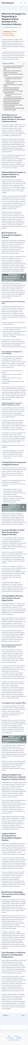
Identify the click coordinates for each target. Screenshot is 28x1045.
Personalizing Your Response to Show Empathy (14, 79)
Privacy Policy (9, 1038)
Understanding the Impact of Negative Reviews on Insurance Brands (12, 71)
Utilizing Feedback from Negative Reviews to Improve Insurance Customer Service (13, 99)
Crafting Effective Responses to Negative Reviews (13, 85)
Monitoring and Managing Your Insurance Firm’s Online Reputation (13, 105)
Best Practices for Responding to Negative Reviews (13, 74)
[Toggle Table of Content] (23, 64)
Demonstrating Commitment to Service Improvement (14, 94)
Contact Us (17, 1036)
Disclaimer (19, 1038)
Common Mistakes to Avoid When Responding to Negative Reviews (11, 88)
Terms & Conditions (14, 1040)
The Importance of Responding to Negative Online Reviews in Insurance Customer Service (13, 67)
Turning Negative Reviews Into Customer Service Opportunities (13, 91)
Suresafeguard (7, 3)
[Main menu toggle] (25, 3)
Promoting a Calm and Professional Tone (14, 77)
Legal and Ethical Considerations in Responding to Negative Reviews (12, 102)
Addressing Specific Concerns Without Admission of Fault (14, 82)
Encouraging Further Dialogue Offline (13, 96)
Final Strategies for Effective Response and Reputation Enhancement (14, 108)
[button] (21, 3)
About (9, 1036)
